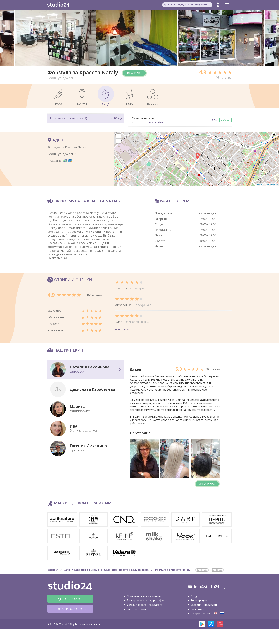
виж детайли (156, 122)
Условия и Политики (204, 605)
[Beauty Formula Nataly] (215, 613)
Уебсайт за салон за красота (144, 605)
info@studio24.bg (209, 586)
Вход (194, 596)
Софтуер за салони (70, 609)
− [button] (119, 141)
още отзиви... (123, 329)
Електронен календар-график (146, 600)
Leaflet (260, 184)
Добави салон (70, 599)
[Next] (216, 458)
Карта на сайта (136, 609)
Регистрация (199, 600)
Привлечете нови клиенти (144, 596)
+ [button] (119, 136)
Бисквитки (197, 609)
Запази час (134, 73)
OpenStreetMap (272, 184)
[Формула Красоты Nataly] (222, 613)
